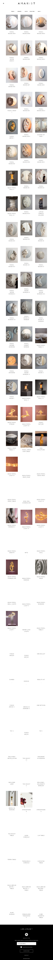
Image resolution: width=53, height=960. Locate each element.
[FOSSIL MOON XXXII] (12, 22)
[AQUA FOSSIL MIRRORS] (41, 592)
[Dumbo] (12, 669)
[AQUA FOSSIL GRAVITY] (12, 541)
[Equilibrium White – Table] (12, 875)
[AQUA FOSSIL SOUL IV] (12, 203)
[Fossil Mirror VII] (12, 308)
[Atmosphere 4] (41, 800)
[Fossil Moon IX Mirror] (26, 306)
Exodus (26, 681)
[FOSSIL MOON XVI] (12, 229)
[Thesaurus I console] (26, 851)
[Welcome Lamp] (12, 772)
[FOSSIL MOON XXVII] (26, 125)
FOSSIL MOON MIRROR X (12, 292)
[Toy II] (12, 721)
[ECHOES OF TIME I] (41, 125)
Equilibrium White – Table (12, 887)
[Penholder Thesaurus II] (26, 904)
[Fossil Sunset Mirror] (26, 334)
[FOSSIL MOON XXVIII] (41, 99)
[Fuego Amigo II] (12, 695)
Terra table (12, 859)
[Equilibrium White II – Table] (26, 877)
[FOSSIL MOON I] (12, 387)
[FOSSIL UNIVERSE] (12, 361)
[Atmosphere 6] (26, 800)
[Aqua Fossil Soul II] (26, 388)
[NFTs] (26, 542)
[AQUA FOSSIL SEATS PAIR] (41, 464)
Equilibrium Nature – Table (41, 888)
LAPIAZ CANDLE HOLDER (41, 213)
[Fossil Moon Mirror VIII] (41, 280)
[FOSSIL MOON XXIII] (41, 150)
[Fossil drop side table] (26, 440)
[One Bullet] (41, 644)
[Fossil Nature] (41, 412)
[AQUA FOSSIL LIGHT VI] (12, 464)
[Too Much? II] (26, 774)
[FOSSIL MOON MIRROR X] (12, 280)
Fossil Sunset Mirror (26, 345)
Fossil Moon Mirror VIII (41, 292)
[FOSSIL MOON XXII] (26, 99)
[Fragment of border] (41, 747)
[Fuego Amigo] (26, 722)
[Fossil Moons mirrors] (12, 334)
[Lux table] (41, 825)
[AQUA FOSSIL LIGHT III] (26, 517)
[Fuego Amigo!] (12, 644)
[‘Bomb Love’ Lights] (26, 620)
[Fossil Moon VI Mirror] (41, 308)
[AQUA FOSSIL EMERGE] (26, 568)
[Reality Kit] (41, 669)
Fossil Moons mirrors (12, 345)
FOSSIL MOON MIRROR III (26, 372)
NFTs (26, 552)
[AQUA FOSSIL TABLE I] (41, 618)
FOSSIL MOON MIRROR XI (26, 290)
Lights (26, 11)
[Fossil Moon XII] (41, 255)
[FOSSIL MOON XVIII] (26, 202)
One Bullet (41, 653)
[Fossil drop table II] (12, 438)
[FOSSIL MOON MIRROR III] (26, 361)
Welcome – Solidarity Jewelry (41, 784)
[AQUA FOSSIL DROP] (41, 567)
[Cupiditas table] (41, 851)
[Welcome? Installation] (12, 747)
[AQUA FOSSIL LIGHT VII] (26, 414)
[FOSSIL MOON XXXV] (26, 22)
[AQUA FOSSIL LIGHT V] (41, 515)
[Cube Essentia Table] (41, 904)
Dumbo (11, 679)
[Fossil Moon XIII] (12, 255)
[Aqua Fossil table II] (41, 335)
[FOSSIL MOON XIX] (41, 176)
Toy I (41, 731)
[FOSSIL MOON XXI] (12, 152)
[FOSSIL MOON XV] (41, 229)
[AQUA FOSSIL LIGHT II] (26, 594)
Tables (12, 11)
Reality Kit (41, 679)
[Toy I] (41, 721)
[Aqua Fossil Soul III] (41, 387)
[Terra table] (12, 849)
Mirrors (19, 11)
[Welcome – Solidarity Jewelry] (41, 772)
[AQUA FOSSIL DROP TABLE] (12, 489)
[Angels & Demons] (12, 798)
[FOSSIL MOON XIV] (26, 253)
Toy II (12, 731)
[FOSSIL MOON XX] (26, 176)
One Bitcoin (41, 705)
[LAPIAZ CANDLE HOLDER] (41, 202)
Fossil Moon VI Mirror (41, 319)
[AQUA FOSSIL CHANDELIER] (12, 567)
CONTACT (26, 955)
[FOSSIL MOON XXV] (12, 75)
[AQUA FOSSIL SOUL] (41, 541)
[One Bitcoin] (41, 695)
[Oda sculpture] (41, 438)
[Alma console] (26, 825)
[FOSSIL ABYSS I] (12, 126)
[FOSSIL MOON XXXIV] (41, 22)
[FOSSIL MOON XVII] (26, 227)
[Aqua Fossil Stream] (12, 412)
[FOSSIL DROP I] (12, 101)
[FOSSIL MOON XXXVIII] (12, 47)
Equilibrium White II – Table (26, 888)
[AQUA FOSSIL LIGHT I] (12, 618)
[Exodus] (26, 671)
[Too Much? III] (26, 748)
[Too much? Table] (12, 824)
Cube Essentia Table (41, 916)
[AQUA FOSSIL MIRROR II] (12, 515)
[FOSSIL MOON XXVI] (41, 73)
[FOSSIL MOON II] (41, 361)
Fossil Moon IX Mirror (26, 318)
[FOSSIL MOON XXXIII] (41, 47)
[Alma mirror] (12, 902)
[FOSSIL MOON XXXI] (26, 47)
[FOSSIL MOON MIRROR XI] (26, 279)
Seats (39, 11)
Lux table (41, 835)
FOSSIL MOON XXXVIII (12, 59)
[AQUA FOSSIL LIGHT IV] (41, 489)
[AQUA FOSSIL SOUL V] (12, 178)
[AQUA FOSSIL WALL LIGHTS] (12, 592)
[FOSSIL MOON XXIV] (26, 150)
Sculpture (32, 11)
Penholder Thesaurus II (26, 916)
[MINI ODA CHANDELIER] (26, 491)
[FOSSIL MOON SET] (26, 73)
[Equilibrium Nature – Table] (41, 877)
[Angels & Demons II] (26, 697)
